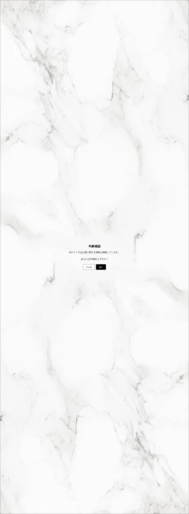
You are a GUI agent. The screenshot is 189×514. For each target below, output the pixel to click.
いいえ (89, 267)
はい (101, 267)
